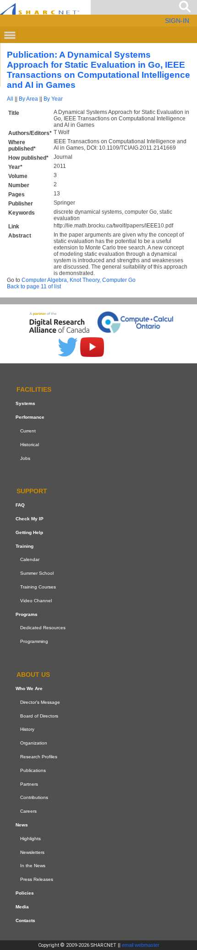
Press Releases (36, 879)
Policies (25, 893)
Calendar (29, 559)
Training (24, 546)
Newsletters (32, 852)
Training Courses (38, 586)
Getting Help (29, 532)
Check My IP (30, 518)
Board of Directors (39, 715)
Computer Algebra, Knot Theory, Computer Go (79, 280)
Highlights (30, 838)
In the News (32, 865)
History (27, 729)
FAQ (20, 504)
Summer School (37, 573)
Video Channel (36, 600)
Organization (33, 742)
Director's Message (40, 702)
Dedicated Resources (43, 628)
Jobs (25, 458)
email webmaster (140, 945)
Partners (29, 784)
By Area (28, 99)
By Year (53, 99)
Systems (25, 403)
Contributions (34, 797)
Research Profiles (38, 756)
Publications (33, 770)
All (10, 99)
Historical (29, 444)
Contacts (25, 920)
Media (22, 906)
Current (28, 430)
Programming (34, 641)
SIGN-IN (177, 20)
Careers (28, 811)
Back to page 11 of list (34, 286)
